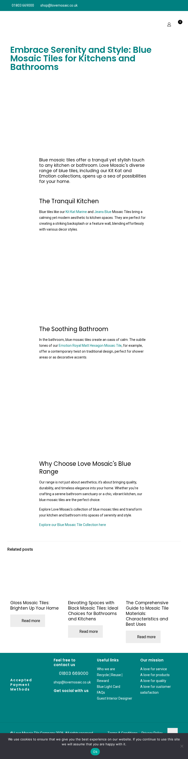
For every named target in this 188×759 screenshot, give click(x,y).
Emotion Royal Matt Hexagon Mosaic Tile (90, 345)
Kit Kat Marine (76, 212)
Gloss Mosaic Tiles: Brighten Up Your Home (34, 605)
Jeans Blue (102, 212)
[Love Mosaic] (25, 24)
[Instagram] (63, 700)
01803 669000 (23, 5)
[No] (181, 746)
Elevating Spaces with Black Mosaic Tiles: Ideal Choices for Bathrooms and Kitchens (93, 611)
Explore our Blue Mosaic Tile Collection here (72, 525)
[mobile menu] (180, 24)
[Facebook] (55, 700)
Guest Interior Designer (114, 698)
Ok (95, 752)
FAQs (101, 692)
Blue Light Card (108, 687)
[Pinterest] (59, 700)
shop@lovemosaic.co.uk (59, 5)
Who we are (106, 669)
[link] (94, 116)
